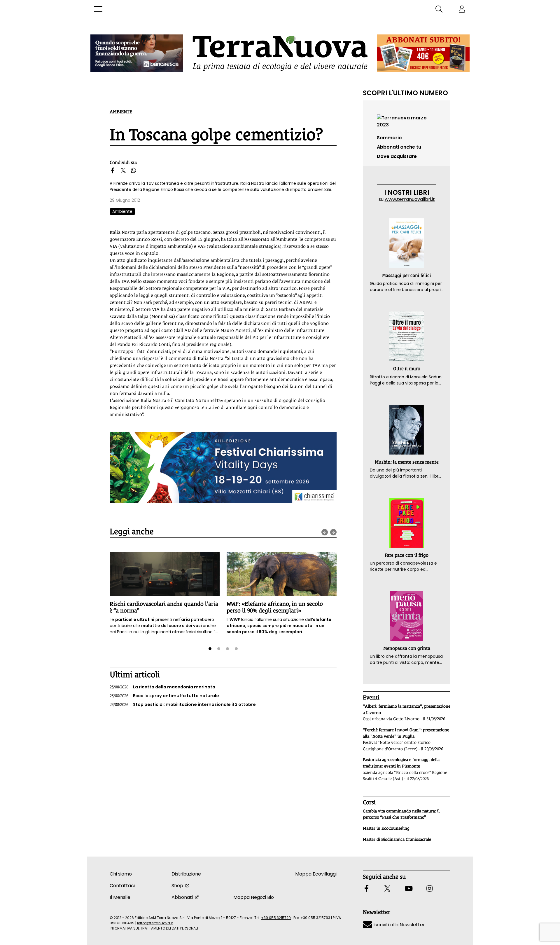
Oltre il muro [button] (406, 368)
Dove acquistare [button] (397, 156)
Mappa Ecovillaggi (316, 874)
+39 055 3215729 (276, 917)
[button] (98, 9)
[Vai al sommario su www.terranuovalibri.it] (406, 121)
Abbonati (182, 897)
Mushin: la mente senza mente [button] (407, 462)
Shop (177, 885)
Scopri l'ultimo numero (405, 93)
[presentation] (324, 532)
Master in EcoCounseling (386, 828)
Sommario (389, 137)
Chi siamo (121, 874)
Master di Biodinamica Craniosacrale (397, 839)
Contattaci (122, 885)
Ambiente (121, 111)
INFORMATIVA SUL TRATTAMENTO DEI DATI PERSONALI (154, 928)
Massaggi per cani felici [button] (406, 275)
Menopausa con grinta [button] (406, 648)
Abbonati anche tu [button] (399, 147)
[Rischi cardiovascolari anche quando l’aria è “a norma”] (165, 574)
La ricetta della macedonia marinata (162, 687)
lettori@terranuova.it (155, 922)
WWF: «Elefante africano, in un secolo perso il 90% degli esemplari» (275, 607)
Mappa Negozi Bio (253, 897)
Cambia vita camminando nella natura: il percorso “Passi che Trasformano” (401, 814)
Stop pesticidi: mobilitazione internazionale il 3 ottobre (183, 704)
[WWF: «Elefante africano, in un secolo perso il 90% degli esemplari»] (282, 574)
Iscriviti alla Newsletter (398, 924)
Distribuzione (186, 874)
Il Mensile (120, 897)
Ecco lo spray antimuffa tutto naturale (164, 696)
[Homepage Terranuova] (280, 53)
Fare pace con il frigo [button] (406, 555)
